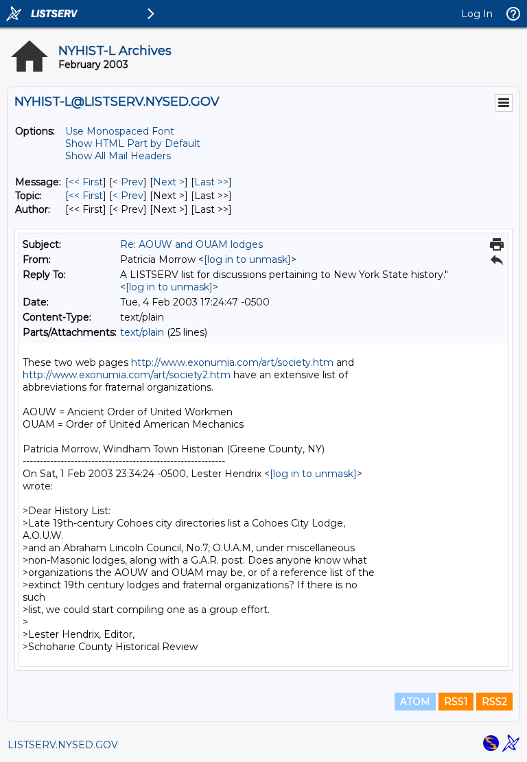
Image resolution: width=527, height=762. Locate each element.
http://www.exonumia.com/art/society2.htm (127, 375)
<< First (86, 182)
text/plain (142, 332)
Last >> (211, 182)
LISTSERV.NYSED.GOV (63, 745)
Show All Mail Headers (118, 156)
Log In (477, 14)
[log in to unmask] (247, 259)
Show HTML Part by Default (132, 143)
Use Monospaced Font (119, 131)
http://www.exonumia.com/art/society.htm (232, 362)
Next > (169, 182)
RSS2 (494, 701)
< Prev (128, 182)
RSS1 (456, 701)
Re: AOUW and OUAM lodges (191, 244)
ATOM (415, 701)
